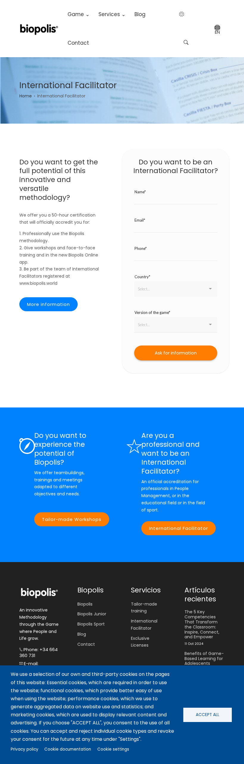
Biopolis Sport (91, 624)
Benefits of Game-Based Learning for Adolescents (204, 658)
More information (48, 304)
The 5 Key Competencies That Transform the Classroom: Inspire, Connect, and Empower (201, 624)
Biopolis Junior (91, 614)
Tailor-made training (144, 607)
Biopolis (85, 604)
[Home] (39, 29)
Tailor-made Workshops (71, 519)
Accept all (207, 715)
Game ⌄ (79, 14)
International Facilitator (178, 528)
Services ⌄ (112, 14)
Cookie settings (113, 749)
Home (25, 96)
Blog (140, 14)
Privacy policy (24, 749)
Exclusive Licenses (140, 641)
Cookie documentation (67, 749)
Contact (78, 42)
